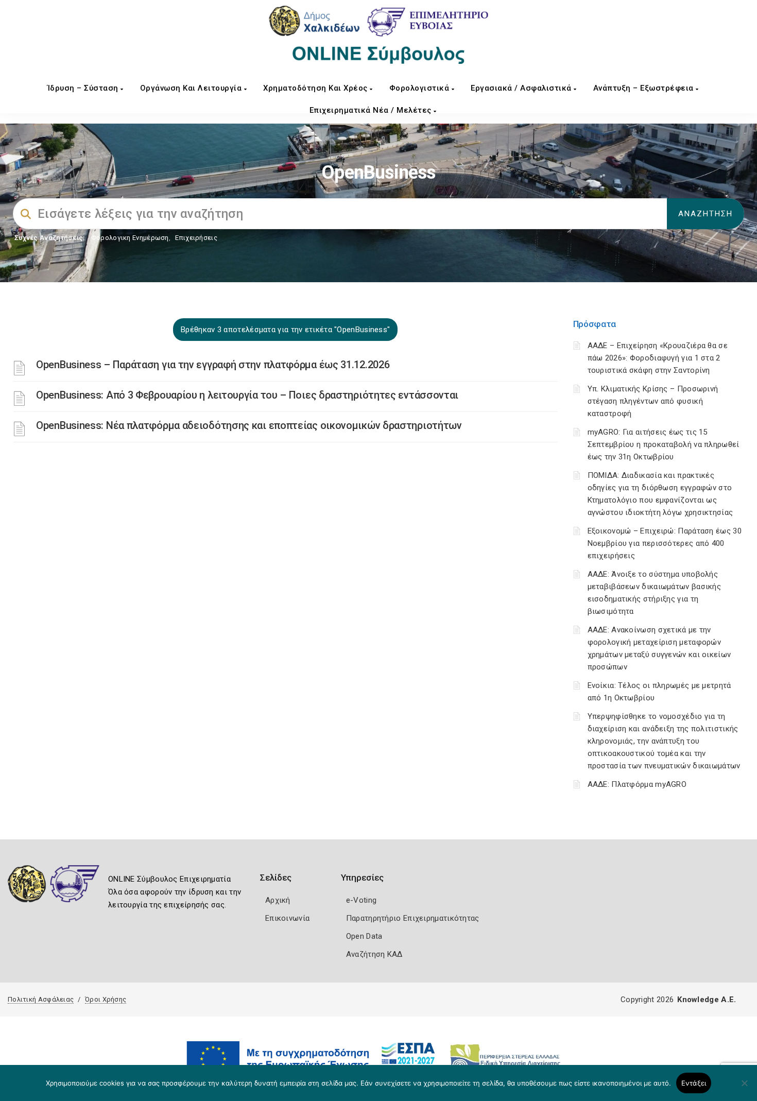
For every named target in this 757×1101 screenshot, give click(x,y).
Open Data (364, 936)
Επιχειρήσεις (196, 238)
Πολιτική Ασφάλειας (41, 999)
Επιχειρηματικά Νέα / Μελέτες (371, 110)
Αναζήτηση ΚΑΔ (374, 954)
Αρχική (277, 900)
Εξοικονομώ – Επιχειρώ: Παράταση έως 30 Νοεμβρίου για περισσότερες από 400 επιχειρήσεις (665, 543)
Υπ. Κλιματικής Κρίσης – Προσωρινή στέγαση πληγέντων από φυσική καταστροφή (653, 401)
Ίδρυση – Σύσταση (84, 88)
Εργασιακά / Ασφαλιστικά (522, 88)
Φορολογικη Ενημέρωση (130, 238)
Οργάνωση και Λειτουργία (192, 88)
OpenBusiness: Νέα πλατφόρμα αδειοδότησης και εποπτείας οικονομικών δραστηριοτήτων (249, 425)
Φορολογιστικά (420, 88)
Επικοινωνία (287, 918)
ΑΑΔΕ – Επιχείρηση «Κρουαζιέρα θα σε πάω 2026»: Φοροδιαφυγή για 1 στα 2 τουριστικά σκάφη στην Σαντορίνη (658, 358)
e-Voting (361, 900)
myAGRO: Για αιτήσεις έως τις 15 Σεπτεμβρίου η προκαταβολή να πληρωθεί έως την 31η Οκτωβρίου (663, 444)
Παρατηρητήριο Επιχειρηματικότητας (412, 918)
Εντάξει (694, 1083)
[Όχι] (744, 1088)
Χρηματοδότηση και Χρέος (316, 88)
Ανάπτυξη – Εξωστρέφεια (644, 88)
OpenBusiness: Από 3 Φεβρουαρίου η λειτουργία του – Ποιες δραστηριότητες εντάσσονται (247, 395)
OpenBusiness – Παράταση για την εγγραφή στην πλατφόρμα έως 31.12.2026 (212, 364)
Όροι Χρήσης (105, 999)
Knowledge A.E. (706, 999)
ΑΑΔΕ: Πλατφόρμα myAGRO (637, 784)
